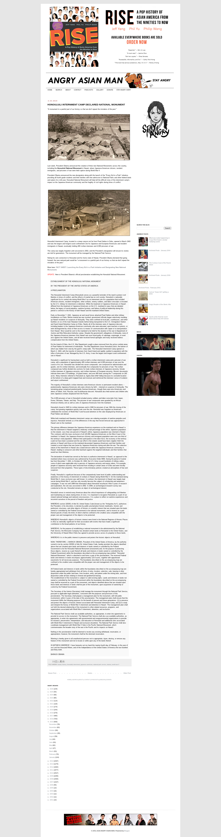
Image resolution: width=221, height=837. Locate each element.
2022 (52, 701)
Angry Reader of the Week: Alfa (160, 304)
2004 (52, 791)
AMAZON (102, 679)
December (53, 724)
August (51, 736)
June (51, 742)
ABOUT (68, 90)
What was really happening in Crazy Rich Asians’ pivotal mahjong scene (159, 240)
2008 (52, 779)
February (52, 754)
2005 (52, 788)
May (51, 745)
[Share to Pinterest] (63, 661)
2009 (52, 776)
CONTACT (77, 90)
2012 (52, 767)
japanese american (86, 664)
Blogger (127, 831)
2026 (52, 689)
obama (109, 664)
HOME (50, 90)
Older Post (127, 673)
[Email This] (53, 661)
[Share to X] (58, 661)
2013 (52, 764)
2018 (52, 713)
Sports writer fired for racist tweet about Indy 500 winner (159, 318)
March (51, 751)
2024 (52, 695)
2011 (52, 770)
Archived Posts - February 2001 (150, 288)
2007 (52, 782)
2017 (52, 716)
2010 (52, 773)
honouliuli (70, 664)
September (53, 733)
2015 (52, 722)
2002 (52, 797)
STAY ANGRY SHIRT (123, 90)
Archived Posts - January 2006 (159, 275)
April (51, 748)
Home (90, 673)
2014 (52, 761)
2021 (52, 704)
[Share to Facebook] (61, 661)
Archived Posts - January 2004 (159, 250)
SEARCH (59, 90)
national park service (99, 664)
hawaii (59, 664)
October (52, 730)
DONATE (110, 90)
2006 (52, 785)
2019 (52, 710)
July (50, 739)
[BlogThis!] (56, 661)
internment (76, 664)
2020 (52, 707)
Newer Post (52, 673)
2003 (52, 794)
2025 (52, 692)
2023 (52, 698)
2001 (52, 800)
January (52, 757)
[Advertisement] (156, 181)
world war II (115, 664)
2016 (52, 719)
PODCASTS (89, 90)
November (53, 727)
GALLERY (99, 90)
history (64, 664)
